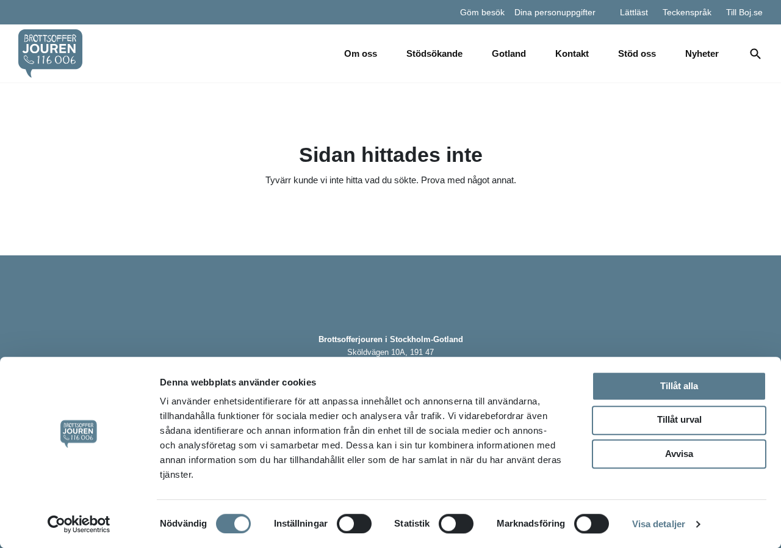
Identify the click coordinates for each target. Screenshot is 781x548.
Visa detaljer (658, 524)
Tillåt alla (679, 386)
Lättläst (634, 12)
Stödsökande (434, 53)
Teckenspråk (687, 12)
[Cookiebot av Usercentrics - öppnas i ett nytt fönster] (79, 524)
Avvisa (679, 453)
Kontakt (572, 53)
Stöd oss (637, 53)
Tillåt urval (679, 419)
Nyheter (702, 53)
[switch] (354, 523)
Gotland (509, 53)
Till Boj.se (744, 12)
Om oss (360, 53)
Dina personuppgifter (555, 12)
